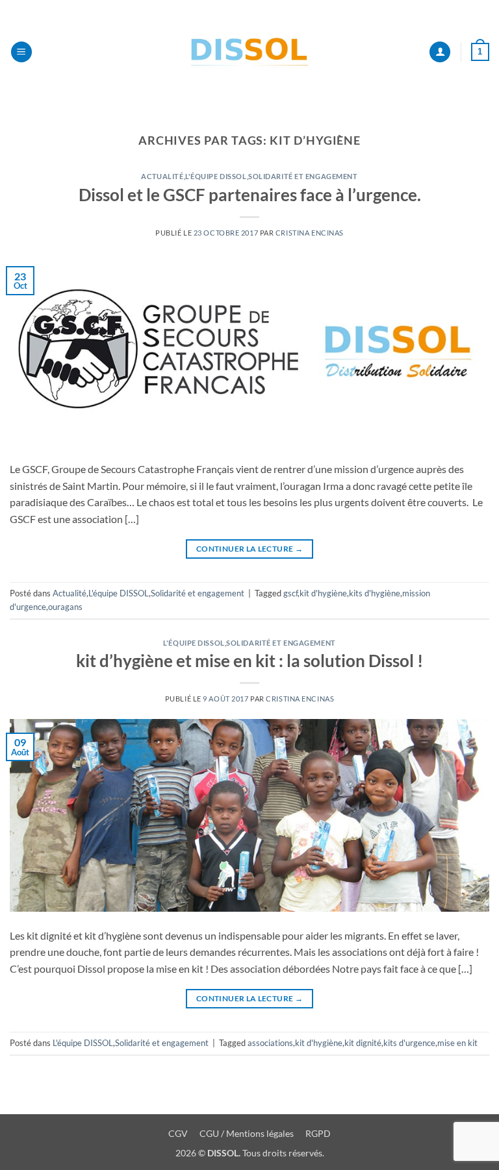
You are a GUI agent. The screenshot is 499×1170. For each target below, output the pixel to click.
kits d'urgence (409, 1043)
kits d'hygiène (374, 593)
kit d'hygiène (323, 593)
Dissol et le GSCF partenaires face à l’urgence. (250, 194)
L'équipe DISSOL (215, 176)
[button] (21, 52)
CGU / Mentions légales (247, 1133)
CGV (178, 1133)
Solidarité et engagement (302, 176)
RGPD (318, 1133)
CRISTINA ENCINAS (309, 232)
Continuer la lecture (249, 549)
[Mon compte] (439, 52)
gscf (290, 593)
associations (270, 1043)
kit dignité (362, 1043)
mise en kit (457, 1043)
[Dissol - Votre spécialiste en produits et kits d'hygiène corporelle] (249, 52)
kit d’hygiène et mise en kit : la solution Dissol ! (249, 660)
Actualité (162, 176)
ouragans (65, 607)
